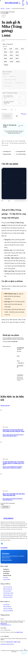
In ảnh (19, 3)
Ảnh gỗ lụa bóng (19, 82)
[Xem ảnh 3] (4, 17)
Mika (5, 76)
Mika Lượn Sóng (8, 82)
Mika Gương (12, 76)
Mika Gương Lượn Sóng (10, 79)
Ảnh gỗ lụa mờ (7, 86)
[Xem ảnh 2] (12, 202)
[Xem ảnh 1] (5, 202)
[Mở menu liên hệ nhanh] (24, 651)
